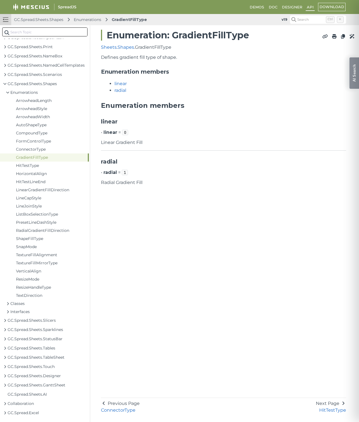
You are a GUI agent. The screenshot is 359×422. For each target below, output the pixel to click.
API (310, 7)
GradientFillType (129, 19)
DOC (273, 7)
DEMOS (257, 7)
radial (120, 90)
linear (120, 83)
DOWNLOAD (331, 6)
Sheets (109, 47)
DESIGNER (292, 7)
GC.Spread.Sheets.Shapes (38, 19)
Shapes (126, 47)
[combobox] (45, 31)
